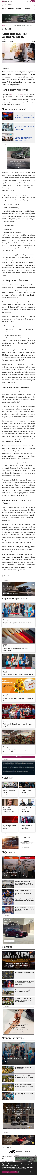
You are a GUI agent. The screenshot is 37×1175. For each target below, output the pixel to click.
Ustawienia (23, 1172)
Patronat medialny (8, 1159)
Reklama (9, 1156)
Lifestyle (28, 9)
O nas (3, 1156)
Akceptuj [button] (6, 1172)
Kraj (4, 9)
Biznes (11, 9)
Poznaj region (11, 960)
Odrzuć (14, 1172)
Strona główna (5, 25)
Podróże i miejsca (12, 872)
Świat (18, 9)
